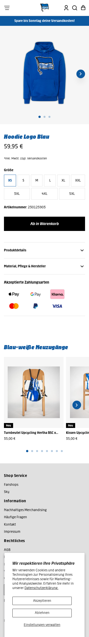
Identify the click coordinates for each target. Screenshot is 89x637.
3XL (17, 194)
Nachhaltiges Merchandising (25, 510)
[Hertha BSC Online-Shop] (44, 7)
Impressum (12, 532)
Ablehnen (42, 613)
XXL (78, 180)
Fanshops (11, 485)
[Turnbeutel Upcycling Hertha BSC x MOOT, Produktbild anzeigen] (34, 392)
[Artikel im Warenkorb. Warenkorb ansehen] (83, 8)
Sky (6, 492)
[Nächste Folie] (80, 74)
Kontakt (10, 524)
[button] (7, 8)
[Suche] (75, 8)
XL (63, 180)
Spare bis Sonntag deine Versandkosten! (44, 21)
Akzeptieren (42, 601)
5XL (72, 194)
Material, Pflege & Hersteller (25, 266)
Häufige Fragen (15, 517)
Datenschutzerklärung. (41, 588)
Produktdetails (15, 250)
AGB (7, 550)
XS (10, 180)
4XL (44, 194)
